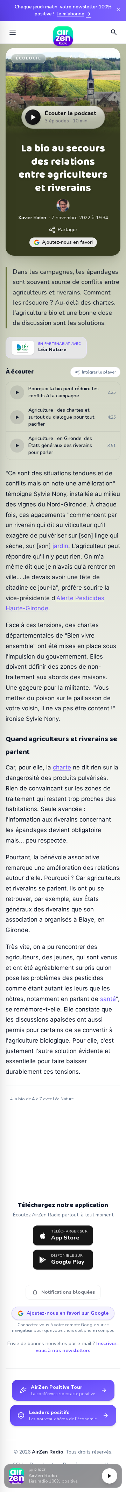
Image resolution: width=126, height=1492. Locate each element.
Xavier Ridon (32, 217)
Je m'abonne (74, 13)
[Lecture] (109, 1476)
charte (62, 767)
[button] (63, 1476)
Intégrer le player (99, 372)
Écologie (28, 58)
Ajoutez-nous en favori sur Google (67, 1313)
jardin (60, 545)
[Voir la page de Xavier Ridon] (63, 205)
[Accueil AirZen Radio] (63, 32)
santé (108, 998)
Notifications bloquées (63, 1292)
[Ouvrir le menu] (13, 32)
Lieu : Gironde (93, 56)
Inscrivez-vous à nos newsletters (77, 1347)
